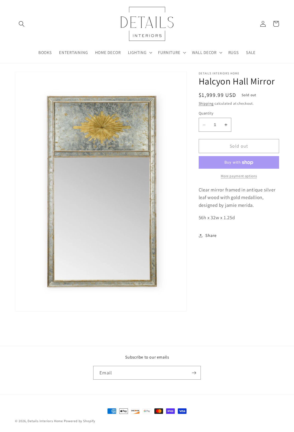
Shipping (206, 103)
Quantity (206, 113)
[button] (21, 23)
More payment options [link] (239, 176)
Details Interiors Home (45, 421)
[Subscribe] (194, 373)
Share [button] (210, 235)
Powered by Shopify (79, 421)
